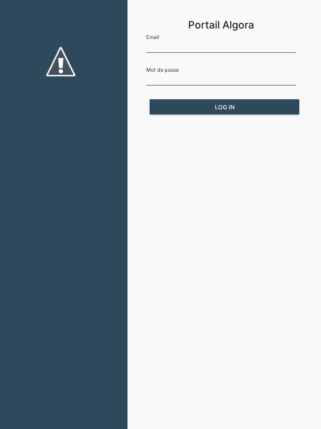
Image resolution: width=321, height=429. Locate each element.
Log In (224, 107)
